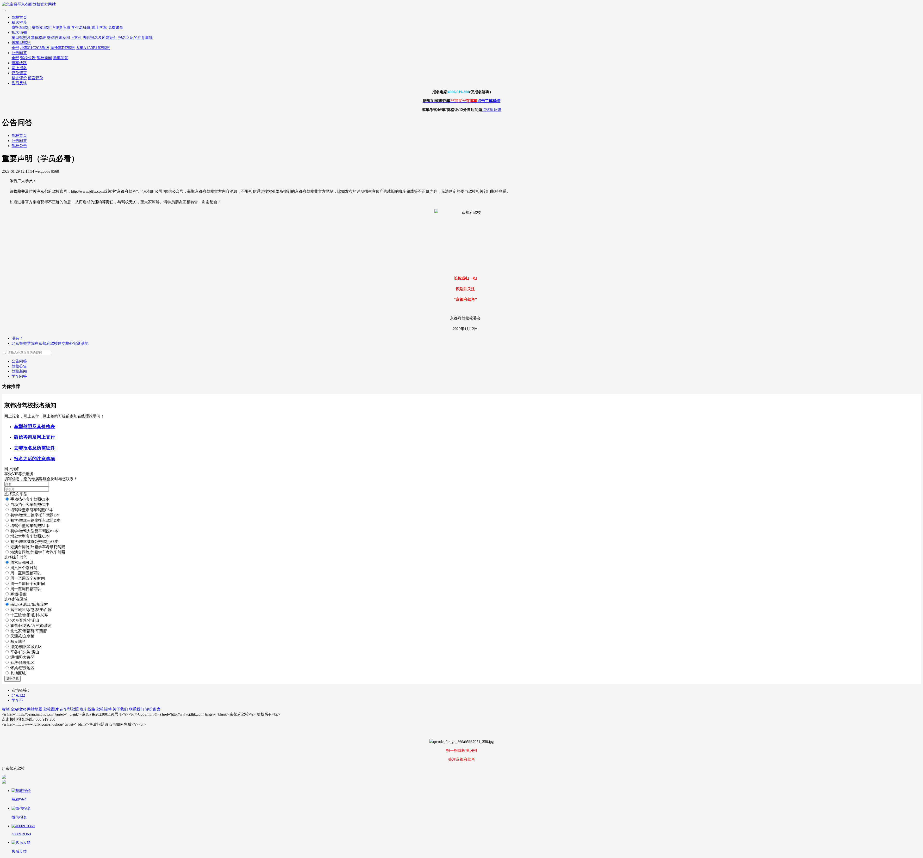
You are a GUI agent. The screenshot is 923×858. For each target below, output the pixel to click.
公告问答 (19, 53)
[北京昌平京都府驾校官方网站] (461, 4)
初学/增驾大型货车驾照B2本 (34, 531)
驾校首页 (19, 17)
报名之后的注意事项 (135, 38)
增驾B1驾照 (42, 27)
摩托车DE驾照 (62, 48)
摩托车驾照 (21, 27)
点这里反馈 (491, 110)
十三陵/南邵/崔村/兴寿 (29, 615)
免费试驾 (115, 27)
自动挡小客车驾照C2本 (30, 505)
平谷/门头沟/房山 (24, 652)
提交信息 (12, 678)
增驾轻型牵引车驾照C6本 (31, 510)
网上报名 (19, 68)
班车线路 (19, 63)
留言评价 (35, 78)
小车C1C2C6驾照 (34, 48)
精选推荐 (19, 22)
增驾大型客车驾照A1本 (30, 536)
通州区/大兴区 (22, 657)
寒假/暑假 (18, 594)
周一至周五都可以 (25, 573)
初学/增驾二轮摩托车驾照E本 (35, 515)
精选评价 (19, 78)
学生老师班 (81, 27)
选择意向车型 (15, 494)
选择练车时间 (15, 557)
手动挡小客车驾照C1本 (30, 499)
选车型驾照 (21, 43)
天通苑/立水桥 (22, 636)
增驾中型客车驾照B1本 (30, 526)
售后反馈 (19, 83)
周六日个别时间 (23, 568)
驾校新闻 (44, 58)
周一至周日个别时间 (27, 584)
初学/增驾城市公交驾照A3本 (34, 541)
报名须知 (19, 33)
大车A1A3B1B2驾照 (93, 48)
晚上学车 (99, 27)
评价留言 (19, 73)
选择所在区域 (15, 599)
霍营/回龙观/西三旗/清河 (31, 626)
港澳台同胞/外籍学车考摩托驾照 (37, 547)
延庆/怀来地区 (22, 663)
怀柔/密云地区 (22, 668)
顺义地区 (18, 641)
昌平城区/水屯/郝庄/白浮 (31, 610)
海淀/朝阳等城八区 (26, 647)
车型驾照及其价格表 (29, 38)
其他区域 (18, 673)
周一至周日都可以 (25, 589)
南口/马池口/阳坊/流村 (29, 604)
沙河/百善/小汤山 (24, 620)
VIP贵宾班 (61, 27)
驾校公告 (28, 58)
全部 (15, 48)
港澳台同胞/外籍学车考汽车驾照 (37, 552)
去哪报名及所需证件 (100, 38)
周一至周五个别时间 (27, 578)
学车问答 (60, 58)
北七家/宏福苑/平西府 (28, 631)
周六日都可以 (21, 562)
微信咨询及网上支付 (64, 38)
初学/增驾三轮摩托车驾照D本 (35, 520)
